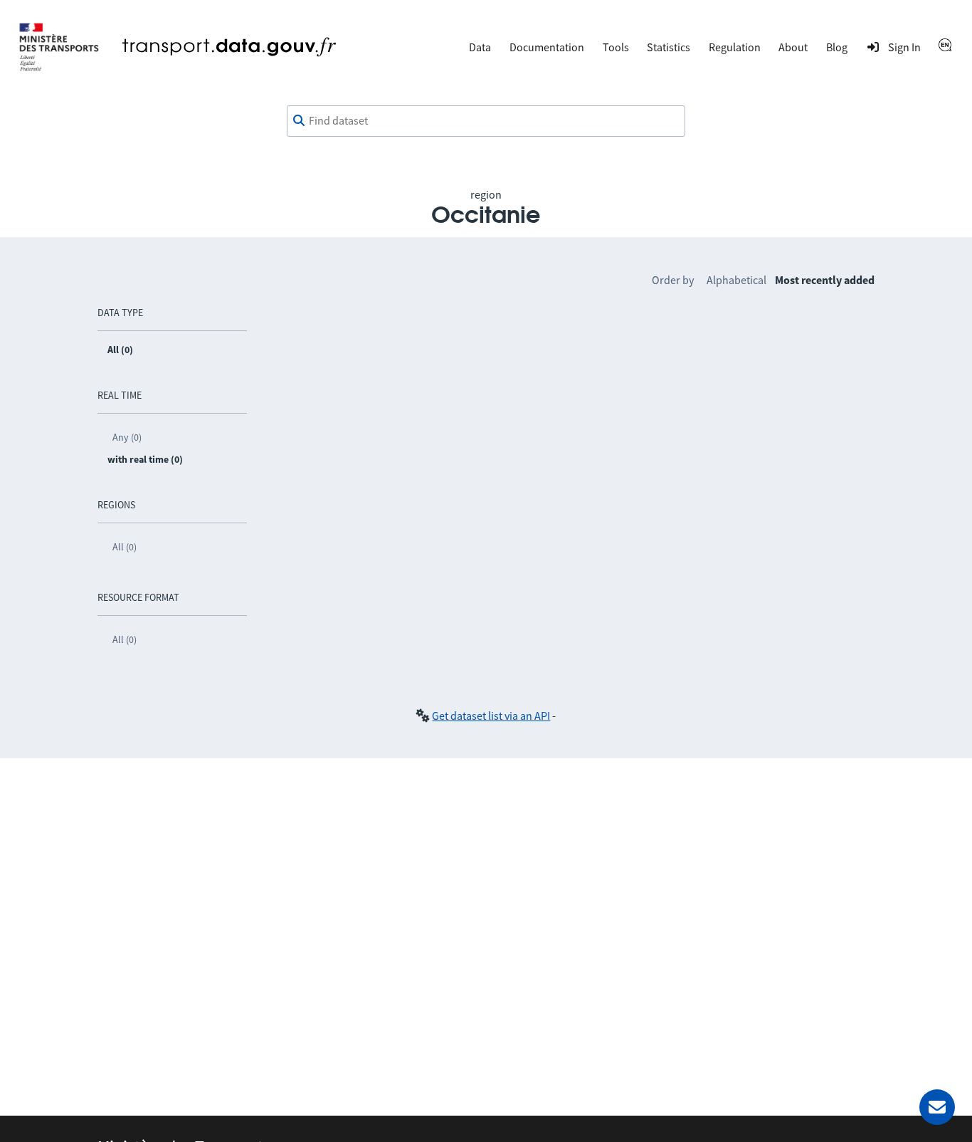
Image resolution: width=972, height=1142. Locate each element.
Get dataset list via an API (491, 715)
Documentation (546, 47)
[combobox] (486, 121)
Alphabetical (736, 280)
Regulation (735, 47)
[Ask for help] (937, 1107)
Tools (616, 47)
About (793, 47)
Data (480, 47)
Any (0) (127, 437)
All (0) (124, 546)
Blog (836, 47)
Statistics (668, 47)
